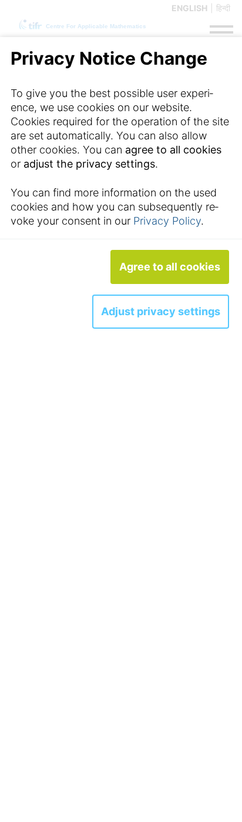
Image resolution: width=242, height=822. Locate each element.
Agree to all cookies (169, 266)
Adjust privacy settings (160, 311)
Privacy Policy (167, 221)
